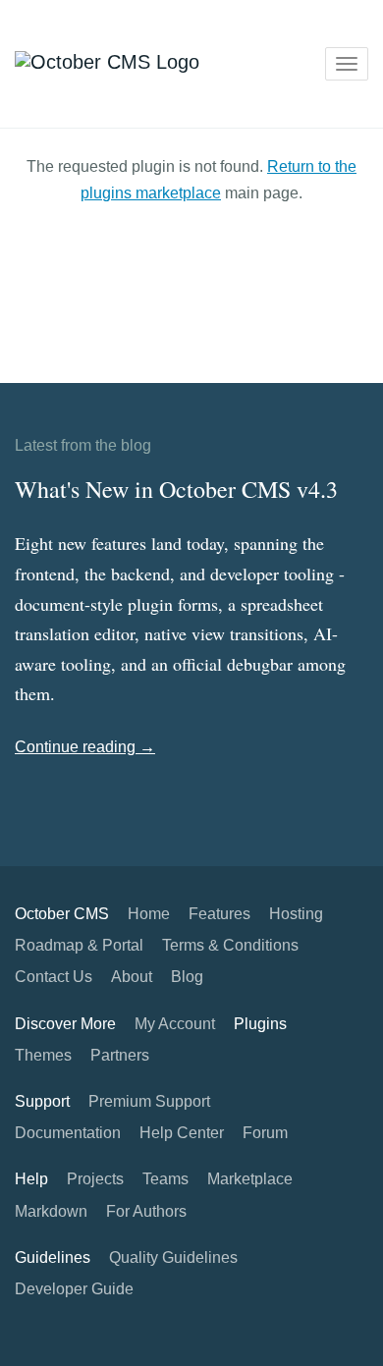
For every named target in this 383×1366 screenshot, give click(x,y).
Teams (165, 1179)
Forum (265, 1132)
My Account (175, 1023)
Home (149, 913)
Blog (187, 976)
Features (219, 913)
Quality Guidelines (173, 1257)
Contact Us (53, 976)
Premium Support (149, 1101)
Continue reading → (85, 746)
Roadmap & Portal (79, 945)
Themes (43, 1055)
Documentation (68, 1132)
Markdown (51, 1211)
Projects (95, 1179)
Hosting (296, 913)
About (131, 976)
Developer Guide (74, 1289)
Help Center (181, 1132)
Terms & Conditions (230, 945)
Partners (119, 1055)
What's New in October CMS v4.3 (176, 489)
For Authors (146, 1211)
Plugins (260, 1023)
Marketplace (250, 1179)
